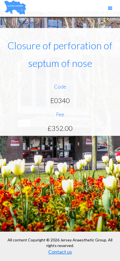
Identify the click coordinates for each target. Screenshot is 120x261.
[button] (110, 8)
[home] (14, 7)
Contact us (60, 252)
